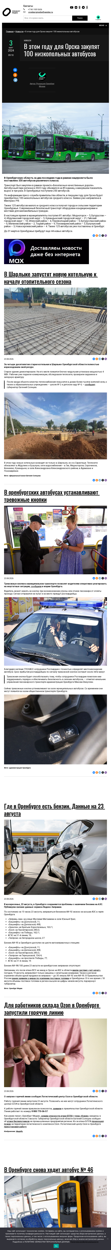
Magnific (19, 1136)
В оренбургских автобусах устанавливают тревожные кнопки (52, 495)
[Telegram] (15, 80)
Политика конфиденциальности (84, 1242)
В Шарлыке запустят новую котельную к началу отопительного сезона (51, 277)
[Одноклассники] (15, 75)
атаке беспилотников (18, 1126)
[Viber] (106, 235)
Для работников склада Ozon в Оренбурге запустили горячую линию (52, 1013)
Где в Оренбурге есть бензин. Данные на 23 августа (54, 814)
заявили (57, 1113)
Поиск (80, 18)
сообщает (90, 384)
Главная (10, 31)
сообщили (36, 586)
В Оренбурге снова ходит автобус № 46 (48, 1179)
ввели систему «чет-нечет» (86, 975)
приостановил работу (15, 1131)
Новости (19, 31)
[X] (103, 235)
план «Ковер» (82, 1120)
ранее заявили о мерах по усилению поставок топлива (40, 983)
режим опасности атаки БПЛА (57, 1120)
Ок (56, 1246)
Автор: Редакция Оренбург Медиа (42, 85)
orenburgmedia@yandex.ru (40, 12)
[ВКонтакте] (15, 70)
